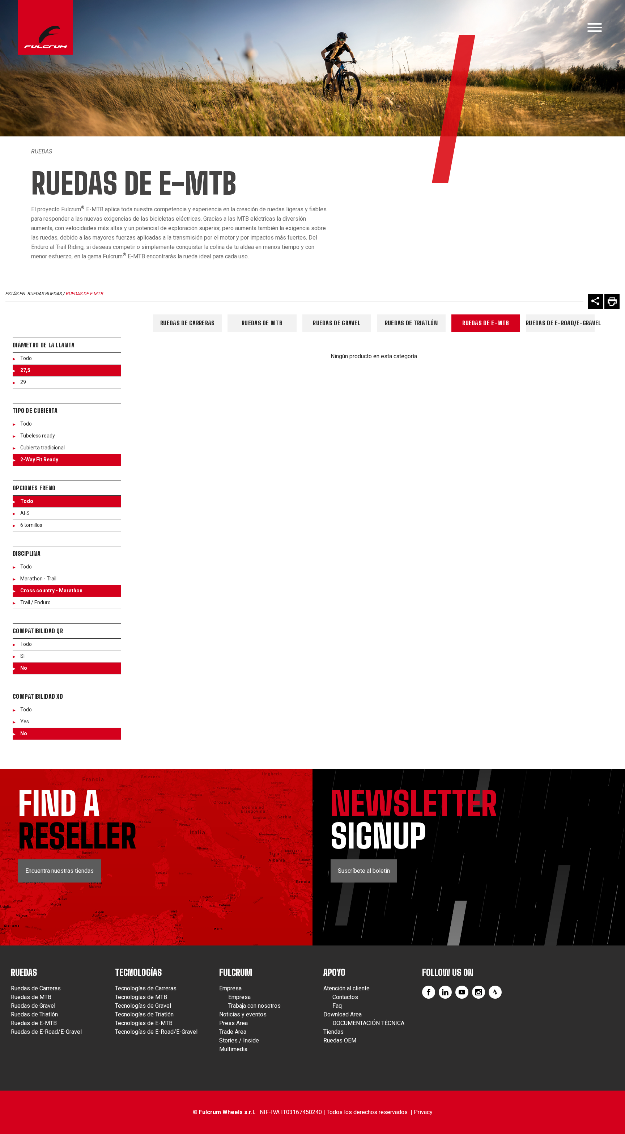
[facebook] (428, 992)
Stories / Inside (239, 1040)
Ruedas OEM (339, 1040)
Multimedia (233, 1049)
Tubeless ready (37, 436)
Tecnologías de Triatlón (144, 1014)
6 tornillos (31, 525)
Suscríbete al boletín (364, 870)
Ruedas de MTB (262, 323)
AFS (25, 513)
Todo (26, 358)
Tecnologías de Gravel (143, 1005)
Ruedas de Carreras (187, 323)
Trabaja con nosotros (254, 1005)
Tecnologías (138, 972)
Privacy (423, 1112)
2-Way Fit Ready (39, 459)
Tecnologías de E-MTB (144, 1023)
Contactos (345, 997)
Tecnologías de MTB (141, 997)
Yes (24, 721)
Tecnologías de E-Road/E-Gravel (156, 1031)
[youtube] (461, 992)
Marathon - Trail (38, 578)
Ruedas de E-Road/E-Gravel (560, 323)
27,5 (25, 370)
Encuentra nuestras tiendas (59, 870)
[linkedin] (445, 992)
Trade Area (232, 1031)
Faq (337, 1005)
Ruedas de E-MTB (84, 293)
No (23, 668)
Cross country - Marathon (51, 590)
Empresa (230, 988)
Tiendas (333, 1031)
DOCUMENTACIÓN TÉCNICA (368, 1023)
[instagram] (478, 992)
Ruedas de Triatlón (411, 323)
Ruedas (41, 151)
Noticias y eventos (243, 1014)
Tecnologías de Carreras (146, 988)
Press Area (233, 1023)
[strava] (495, 992)
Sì (22, 656)
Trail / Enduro (35, 602)
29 (23, 382)
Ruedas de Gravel (336, 323)
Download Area (342, 1014)
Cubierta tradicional (42, 447)
